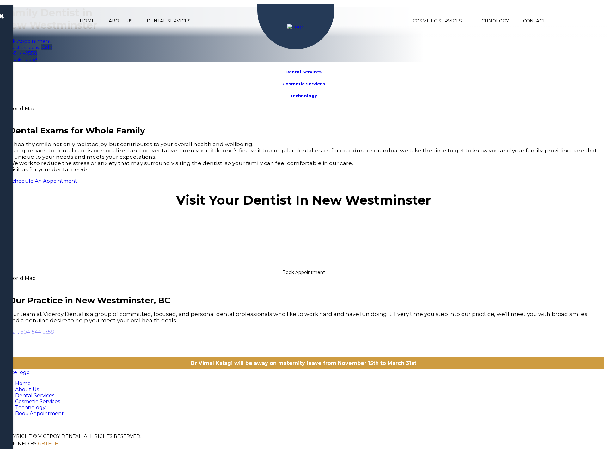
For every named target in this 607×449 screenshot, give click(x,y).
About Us (121, 21)
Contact (534, 21)
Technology (492, 21)
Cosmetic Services (437, 21)
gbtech (48, 443)
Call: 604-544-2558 (31, 332)
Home (87, 21)
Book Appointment (303, 272)
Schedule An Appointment (43, 181)
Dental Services (169, 21)
